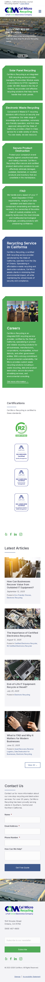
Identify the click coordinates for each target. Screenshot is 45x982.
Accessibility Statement (31, 977)
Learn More (24, 4)
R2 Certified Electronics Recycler (19, 646)
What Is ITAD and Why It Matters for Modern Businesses (20, 738)
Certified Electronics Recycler (26, 643)
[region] (22, 38)
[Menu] (40, 11)
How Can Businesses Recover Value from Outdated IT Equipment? (20, 584)
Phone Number (12, 837)
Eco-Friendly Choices (23, 595)
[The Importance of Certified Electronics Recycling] (22, 618)
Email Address (12, 826)
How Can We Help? (13, 849)
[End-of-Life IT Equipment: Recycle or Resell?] (22, 670)
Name (8, 814)
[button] (19, 56)
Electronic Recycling (14, 598)
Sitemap (17, 977)
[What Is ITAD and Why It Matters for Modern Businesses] (22, 721)
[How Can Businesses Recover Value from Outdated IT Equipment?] (22, 567)
